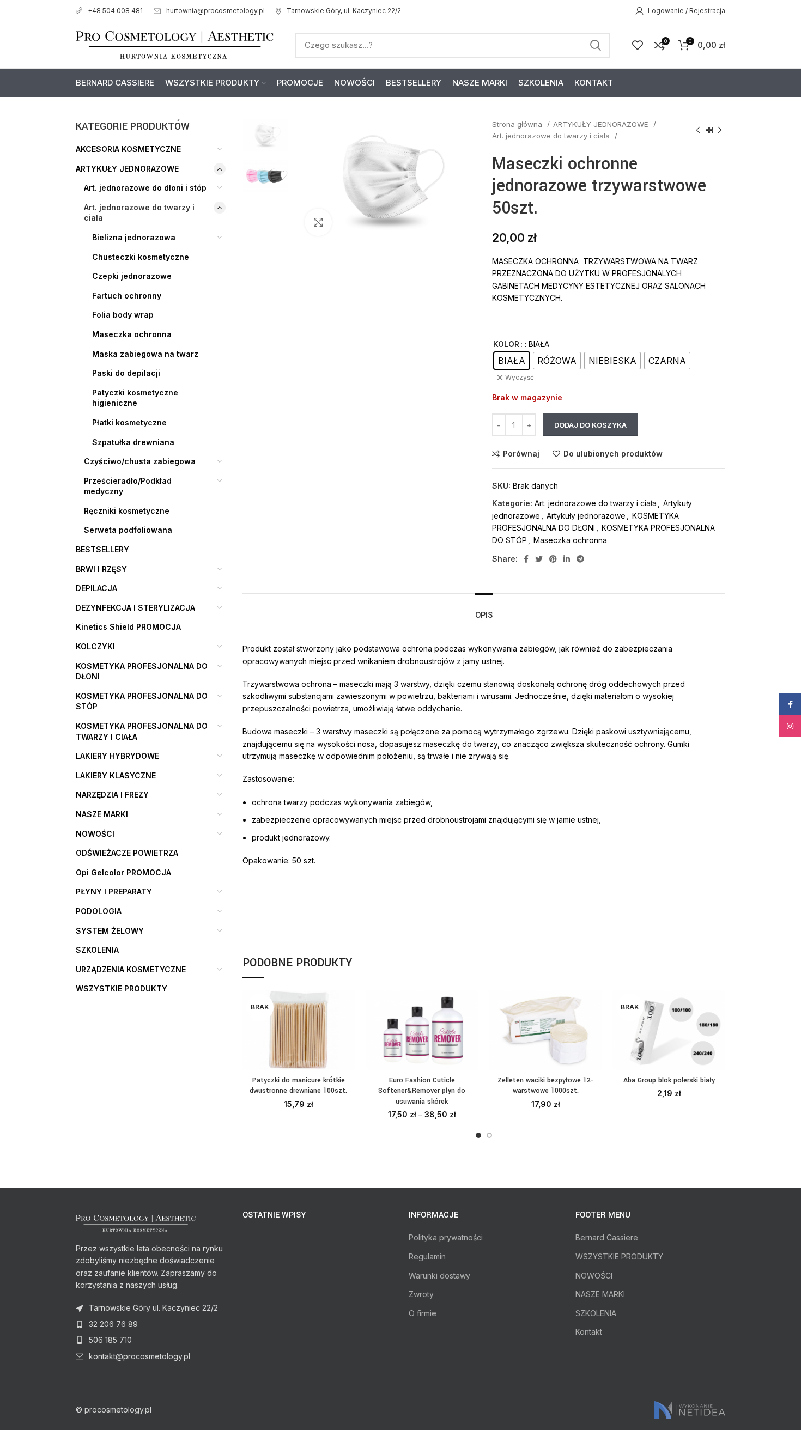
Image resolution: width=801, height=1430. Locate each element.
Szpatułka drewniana (133, 442)
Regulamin (427, 1256)
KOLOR (506, 344)
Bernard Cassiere (606, 1237)
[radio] (511, 360)
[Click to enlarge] (318, 222)
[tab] (484, 609)
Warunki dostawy (439, 1275)
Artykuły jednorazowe (586, 515)
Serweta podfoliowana (128, 529)
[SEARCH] (595, 45)
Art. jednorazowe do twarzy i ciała (552, 135)
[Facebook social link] (526, 559)
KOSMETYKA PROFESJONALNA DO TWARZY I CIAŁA (142, 731)
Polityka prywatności (446, 1237)
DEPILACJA (96, 588)
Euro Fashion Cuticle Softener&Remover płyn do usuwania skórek (421, 1090)
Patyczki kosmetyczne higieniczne (135, 398)
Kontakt (588, 1331)
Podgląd (346, 1032)
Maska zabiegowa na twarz (145, 353)
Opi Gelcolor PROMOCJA (123, 872)
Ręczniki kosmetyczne (126, 510)
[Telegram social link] (580, 559)
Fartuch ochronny (126, 295)
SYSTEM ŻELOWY (110, 930)
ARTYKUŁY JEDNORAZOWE (602, 124)
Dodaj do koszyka (590, 425)
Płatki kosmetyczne (129, 422)
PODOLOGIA (99, 911)
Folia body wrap (123, 314)
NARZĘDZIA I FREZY (112, 794)
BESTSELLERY (102, 549)
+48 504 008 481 (115, 11)
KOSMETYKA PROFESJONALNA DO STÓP (142, 701)
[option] (265, 135)
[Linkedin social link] (566, 559)
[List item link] (151, 1324)
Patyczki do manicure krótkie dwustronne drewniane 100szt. (298, 1085)
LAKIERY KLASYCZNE (116, 775)
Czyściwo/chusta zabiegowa (140, 461)
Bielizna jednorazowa (133, 237)
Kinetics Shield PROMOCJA (128, 626)
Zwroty (421, 1294)
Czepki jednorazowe (132, 276)
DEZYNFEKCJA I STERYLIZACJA (135, 607)
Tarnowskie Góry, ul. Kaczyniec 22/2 (344, 11)
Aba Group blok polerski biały (669, 1080)
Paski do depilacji (126, 373)
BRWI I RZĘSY (101, 569)
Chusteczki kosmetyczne (140, 256)
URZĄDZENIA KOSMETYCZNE (131, 969)
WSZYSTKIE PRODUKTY (121, 988)
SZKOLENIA (97, 949)
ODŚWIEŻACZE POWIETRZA (127, 852)
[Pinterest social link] (553, 559)
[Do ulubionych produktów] (346, 1056)
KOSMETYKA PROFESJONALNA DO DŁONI (142, 671)
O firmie (422, 1313)
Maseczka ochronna (570, 540)
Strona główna (518, 124)
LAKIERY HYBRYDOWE (117, 755)
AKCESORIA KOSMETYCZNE (128, 149)
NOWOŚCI (95, 833)
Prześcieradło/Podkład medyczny (128, 486)
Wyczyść (519, 377)
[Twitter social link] (539, 559)
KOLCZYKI (95, 646)
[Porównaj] (346, 1007)
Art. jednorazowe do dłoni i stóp (145, 187)
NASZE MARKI (102, 814)
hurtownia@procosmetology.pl (215, 11)
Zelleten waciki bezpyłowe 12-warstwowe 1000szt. (545, 1085)
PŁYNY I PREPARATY (114, 891)
